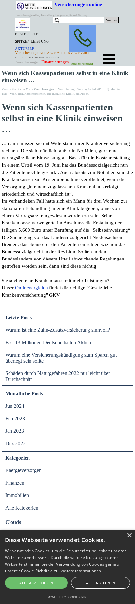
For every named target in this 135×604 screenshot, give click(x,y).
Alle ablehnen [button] (100, 582)
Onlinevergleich (31, 287)
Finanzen (14, 483)
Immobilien (17, 495)
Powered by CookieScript (67, 597)
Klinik (70, 93)
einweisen (82, 93)
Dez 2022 (15, 443)
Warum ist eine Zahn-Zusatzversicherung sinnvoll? (57, 330)
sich (20, 93)
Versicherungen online (78, 4)
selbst (50, 93)
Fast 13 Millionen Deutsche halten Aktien (48, 342)
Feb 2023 (15, 418)
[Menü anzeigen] (108, 59)
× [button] (129, 535)
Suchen (111, 20)
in (56, 93)
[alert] (67, 567)
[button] (82, 38)
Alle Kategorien (21, 507)
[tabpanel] (33, 44)
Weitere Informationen (81, 570)
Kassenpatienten (34, 93)
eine (62, 93)
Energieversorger (23, 470)
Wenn (12, 93)
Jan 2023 (14, 431)
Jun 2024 (14, 406)
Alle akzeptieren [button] (36, 582)
